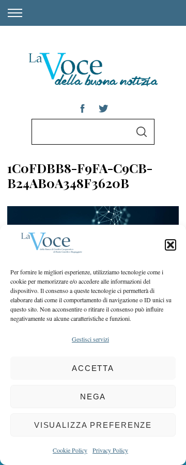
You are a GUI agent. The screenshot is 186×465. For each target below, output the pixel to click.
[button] (170, 245)
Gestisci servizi (90, 339)
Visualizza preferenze (93, 425)
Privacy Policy (110, 450)
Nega (93, 396)
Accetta (93, 368)
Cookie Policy (70, 450)
